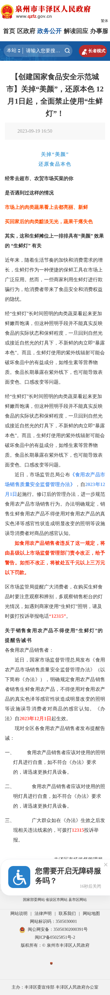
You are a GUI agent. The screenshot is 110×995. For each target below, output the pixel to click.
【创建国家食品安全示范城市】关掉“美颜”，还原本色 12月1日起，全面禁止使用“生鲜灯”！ (55, 95)
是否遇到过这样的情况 (29, 192)
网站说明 (19, 913)
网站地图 (91, 913)
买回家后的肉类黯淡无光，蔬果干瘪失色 (49, 221)
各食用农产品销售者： (29, 650)
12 (102, 484)
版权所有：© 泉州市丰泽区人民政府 (55, 945)
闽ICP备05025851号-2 (55, 937)
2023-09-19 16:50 (34, 131)
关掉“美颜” (55, 154)
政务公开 (49, 31)
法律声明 (43, 913)
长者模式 (92, 51)
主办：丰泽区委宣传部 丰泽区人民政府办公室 (55, 987)
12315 (57, 616)
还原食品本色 (55, 164)
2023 (90, 484)
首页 (9, 31)
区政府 (26, 31)
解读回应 (76, 31)
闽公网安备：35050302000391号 (58, 929)
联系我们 (67, 913)
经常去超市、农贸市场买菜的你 (39, 178)
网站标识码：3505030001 (53, 921)
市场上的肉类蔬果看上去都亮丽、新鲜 (46, 207)
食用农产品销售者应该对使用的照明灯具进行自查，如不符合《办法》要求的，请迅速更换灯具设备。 (59, 796)
